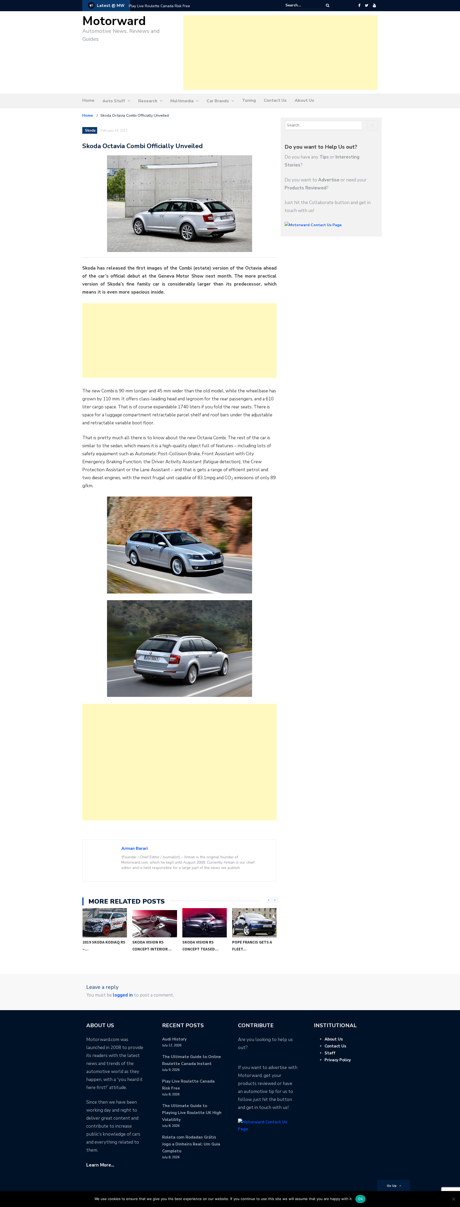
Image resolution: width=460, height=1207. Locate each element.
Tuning (249, 100)
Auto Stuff (113, 101)
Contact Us (275, 100)
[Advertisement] (280, 52)
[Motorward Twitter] (366, 5)
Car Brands (218, 101)
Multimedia (182, 101)
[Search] (327, 5)
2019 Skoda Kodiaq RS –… (104, 946)
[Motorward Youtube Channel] (374, 5)
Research (147, 101)
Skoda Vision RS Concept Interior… (151, 946)
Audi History (174, 1039)
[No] (453, 1199)
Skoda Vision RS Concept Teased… (200, 946)
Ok (360, 1199)
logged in (123, 995)
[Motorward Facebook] (359, 5)
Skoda (90, 130)
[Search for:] (302, 5)
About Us (304, 100)
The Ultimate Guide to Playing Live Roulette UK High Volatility (191, 1112)
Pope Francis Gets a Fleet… (252, 946)
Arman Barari (134, 848)
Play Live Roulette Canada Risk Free (159, 6)
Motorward (114, 21)
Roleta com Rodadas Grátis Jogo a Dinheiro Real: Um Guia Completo (191, 1144)
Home (88, 100)
